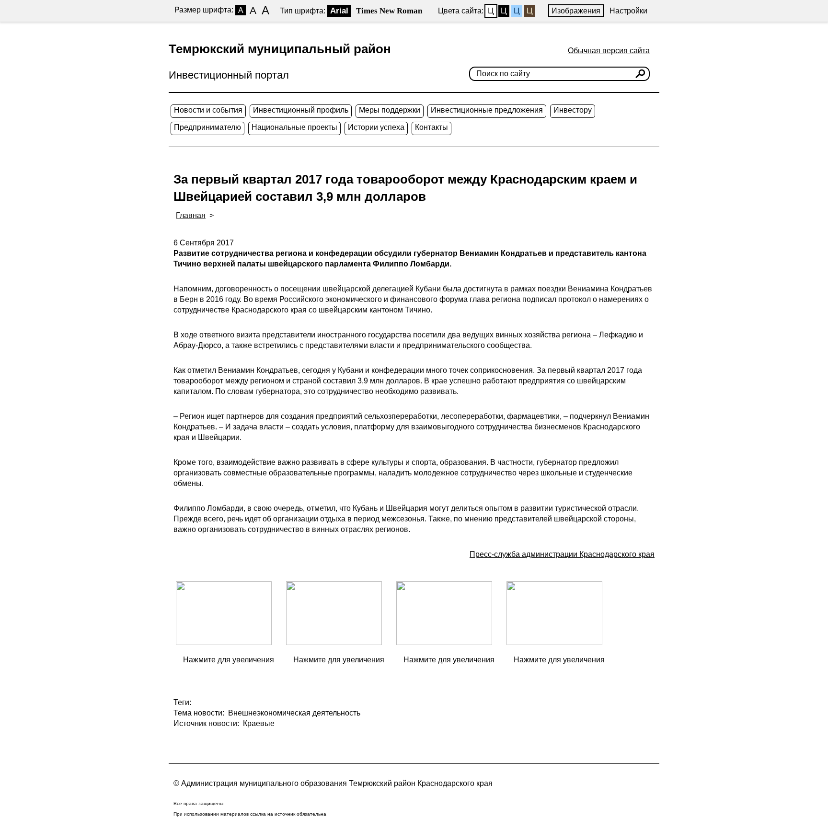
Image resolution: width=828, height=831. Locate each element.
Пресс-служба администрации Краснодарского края (562, 554)
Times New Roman (389, 10)
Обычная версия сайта (609, 50)
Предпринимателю (207, 127)
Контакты (431, 127)
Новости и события (208, 110)
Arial (339, 10)
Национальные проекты (294, 127)
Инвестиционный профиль (300, 110)
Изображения (576, 11)
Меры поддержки (389, 110)
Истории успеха (376, 127)
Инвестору (572, 110)
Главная (191, 215)
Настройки (628, 11)
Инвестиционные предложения (487, 110)
